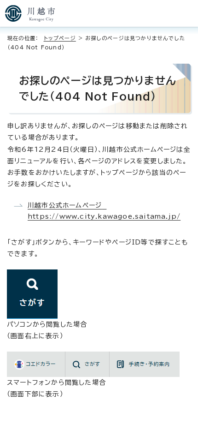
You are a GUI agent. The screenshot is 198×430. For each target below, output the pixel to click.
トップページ (60, 38)
